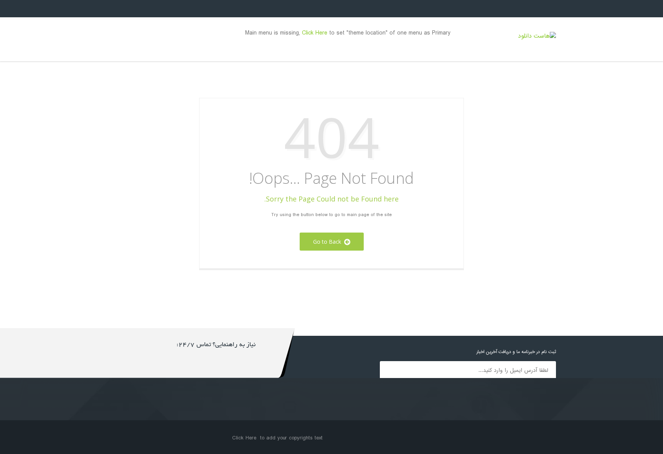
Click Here (314, 33)
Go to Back (328, 241)
